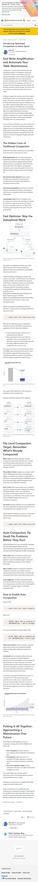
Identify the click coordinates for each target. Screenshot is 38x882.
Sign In (34, 20)
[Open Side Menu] (2, 20)
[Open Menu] (35, 25)
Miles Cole (11, 50)
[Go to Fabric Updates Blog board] (5, 834)
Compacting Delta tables (15, 795)
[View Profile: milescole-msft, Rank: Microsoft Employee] (5, 52)
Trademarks (4, 876)
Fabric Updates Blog (7, 25)
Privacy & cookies (16, 872)
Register (29, 20)
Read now (22, 33)
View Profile (13, 828)
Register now (6, 14)
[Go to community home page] (13, 20)
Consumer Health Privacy (24, 878)
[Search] (24, 20)
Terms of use (26, 872)
